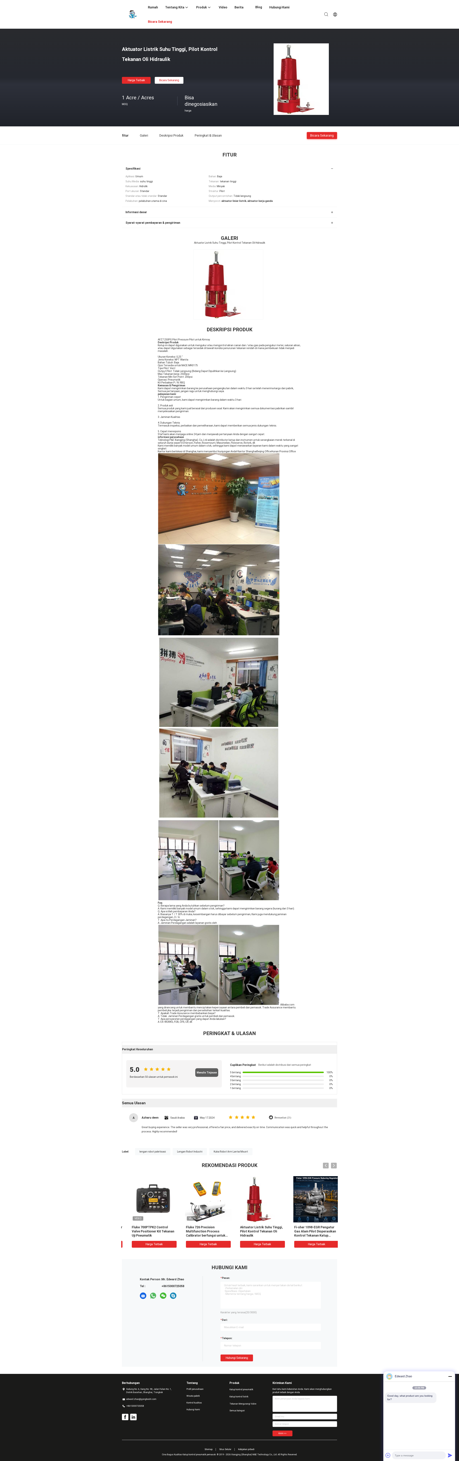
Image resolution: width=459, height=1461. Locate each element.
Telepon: (227, 1338)
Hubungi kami (193, 1409)
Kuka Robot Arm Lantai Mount (231, 1151)
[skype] (173, 1295)
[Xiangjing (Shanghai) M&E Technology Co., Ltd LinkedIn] (133, 1417)
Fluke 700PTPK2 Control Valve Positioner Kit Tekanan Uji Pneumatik (255, 1231)
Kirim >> (282, 1433)
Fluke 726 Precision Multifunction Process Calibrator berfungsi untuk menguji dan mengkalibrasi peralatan (308, 1235)
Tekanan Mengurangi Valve (243, 1404)
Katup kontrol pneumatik (241, 1389)
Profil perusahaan (195, 1389)
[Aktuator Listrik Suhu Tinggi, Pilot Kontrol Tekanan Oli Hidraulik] (301, 79)
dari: (225, 1319)
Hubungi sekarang (237, 1358)
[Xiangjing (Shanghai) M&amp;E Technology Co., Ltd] (133, 14)
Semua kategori (237, 1410)
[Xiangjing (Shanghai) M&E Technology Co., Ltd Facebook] (125, 1417)
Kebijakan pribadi (246, 1449)
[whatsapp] (153, 1295)
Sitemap (208, 1449)
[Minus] (450, 1376)
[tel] (183, 1295)
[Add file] (388, 1455)
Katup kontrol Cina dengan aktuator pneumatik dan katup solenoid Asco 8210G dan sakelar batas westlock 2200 (146, 1235)
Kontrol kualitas (194, 1402)
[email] (143, 1295)
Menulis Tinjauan (207, 1072)
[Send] (450, 1455)
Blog (258, 7)
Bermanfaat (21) (283, 1117)
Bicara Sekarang (169, 80)
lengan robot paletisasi (152, 1151)
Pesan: (226, 1278)
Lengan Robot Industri (189, 1151)
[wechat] (163, 1295)
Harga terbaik (136, 80)
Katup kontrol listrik (239, 1396)
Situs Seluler (225, 1449)
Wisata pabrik (193, 1396)
